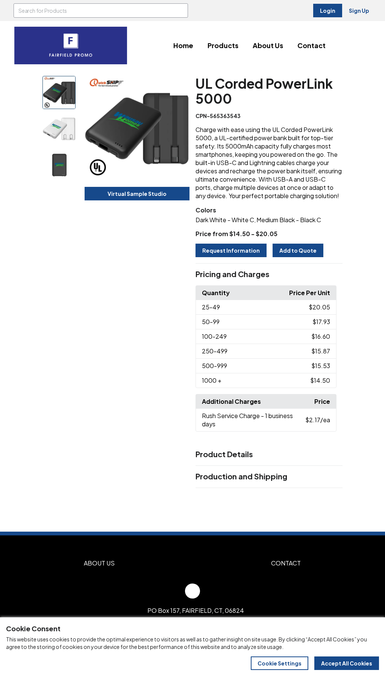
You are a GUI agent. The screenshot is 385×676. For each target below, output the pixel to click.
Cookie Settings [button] (280, 663)
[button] (269, 274)
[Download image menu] (179, 85)
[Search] (181, 10)
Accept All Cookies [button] (346, 663)
